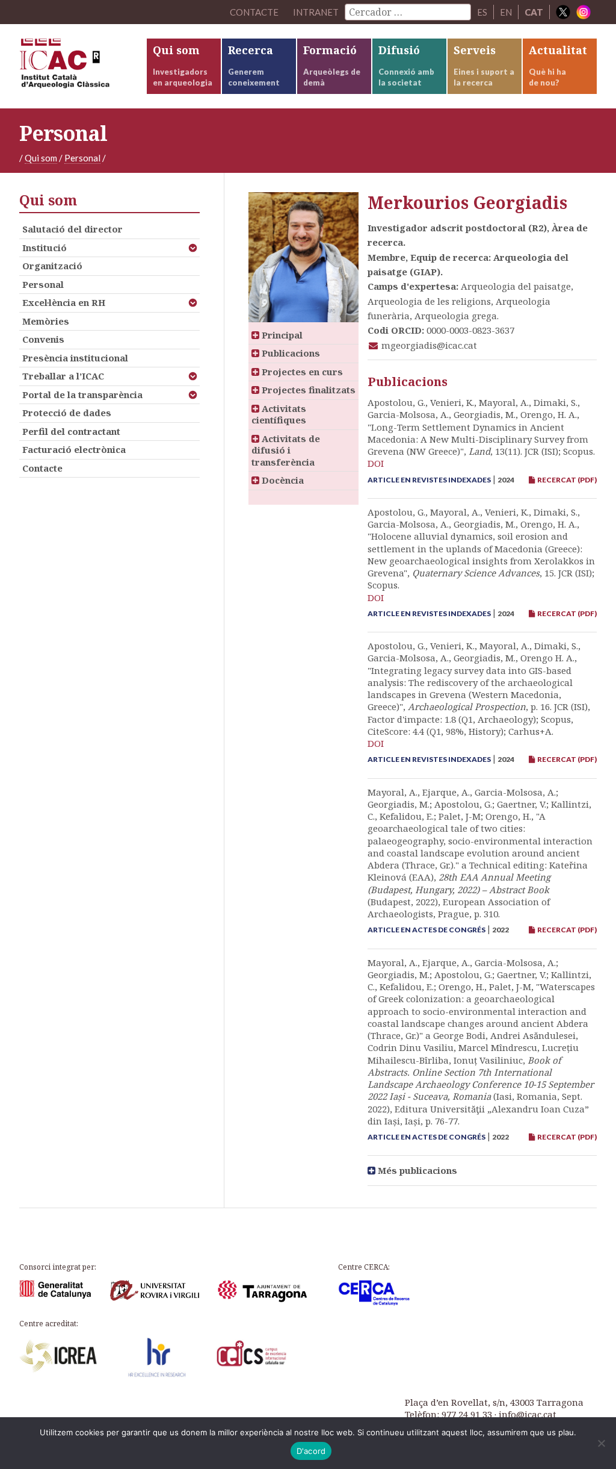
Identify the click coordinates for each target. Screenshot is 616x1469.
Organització (52, 266)
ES (482, 12)
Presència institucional (75, 358)
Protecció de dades (66, 413)
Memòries (45, 321)
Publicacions (289, 353)
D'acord (311, 1451)
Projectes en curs (301, 372)
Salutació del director (72, 229)
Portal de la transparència (82, 394)
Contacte (42, 468)
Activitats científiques (278, 414)
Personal (82, 157)
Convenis (43, 339)
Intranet (316, 12)
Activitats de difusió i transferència (285, 450)
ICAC (82, 66)
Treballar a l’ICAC (63, 376)
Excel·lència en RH (63, 302)
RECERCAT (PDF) (566, 479)
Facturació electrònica (74, 449)
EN (506, 12)
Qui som (41, 157)
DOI (376, 463)
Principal (281, 335)
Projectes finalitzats (307, 390)
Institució (44, 248)
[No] (601, 1443)
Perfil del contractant (71, 431)
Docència (281, 480)
